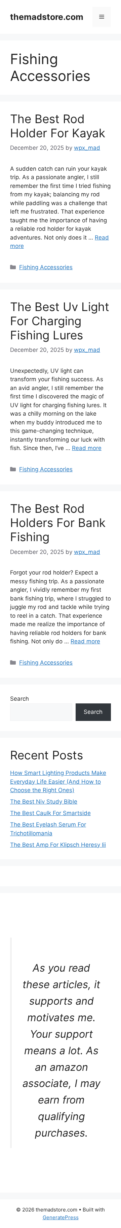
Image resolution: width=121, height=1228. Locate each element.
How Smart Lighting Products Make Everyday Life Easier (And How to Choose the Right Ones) (58, 781)
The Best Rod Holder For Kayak (57, 126)
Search (19, 698)
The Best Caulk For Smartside (50, 813)
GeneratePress (61, 1217)
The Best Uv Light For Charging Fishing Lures (59, 321)
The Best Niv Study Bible (43, 801)
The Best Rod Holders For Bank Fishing (58, 522)
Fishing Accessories (46, 267)
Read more (87, 448)
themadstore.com (46, 17)
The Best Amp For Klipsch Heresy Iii (58, 844)
